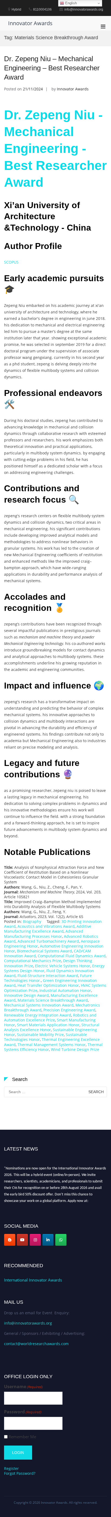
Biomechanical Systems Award (44, 951)
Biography (32, 921)
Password (22, 1412)
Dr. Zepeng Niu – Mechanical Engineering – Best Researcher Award (52, 68)
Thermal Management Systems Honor (52, 1044)
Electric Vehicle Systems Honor (62, 965)
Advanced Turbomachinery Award (48, 941)
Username (23, 1387)
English (70, 3)
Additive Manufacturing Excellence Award (47, 929)
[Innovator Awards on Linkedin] (48, 1240)
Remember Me (22, 1436)
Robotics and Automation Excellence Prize (50, 1018)
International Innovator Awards (33, 1280)
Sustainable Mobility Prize (40, 1034)
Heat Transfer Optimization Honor (48, 985)
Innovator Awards (30, 23)
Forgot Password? (19, 1473)
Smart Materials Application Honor (48, 1024)
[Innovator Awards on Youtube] (22, 1240)
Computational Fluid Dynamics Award (72, 955)
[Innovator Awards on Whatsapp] (61, 1240)
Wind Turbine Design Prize (75, 1049)
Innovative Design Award (26, 995)
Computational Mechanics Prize (32, 960)
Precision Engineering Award (69, 1010)
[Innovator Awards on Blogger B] (9, 1240)
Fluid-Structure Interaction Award (48, 975)
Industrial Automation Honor (65, 990)
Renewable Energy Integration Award (37, 1015)
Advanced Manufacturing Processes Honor (43, 934)
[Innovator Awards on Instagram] (35, 1240)
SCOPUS (11, 262)
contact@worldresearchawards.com (36, 1343)
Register (11, 1468)
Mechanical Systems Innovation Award (39, 1005)
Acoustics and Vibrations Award (46, 926)
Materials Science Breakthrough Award (53, 1000)
